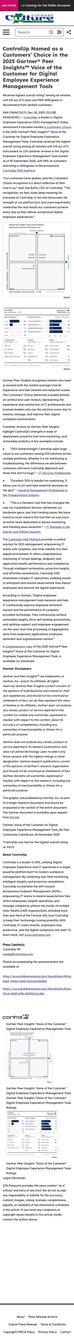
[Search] (51, 32)
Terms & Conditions (53, 1324)
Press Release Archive (42, 1316)
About (21, 1316)
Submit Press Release (23, 1324)
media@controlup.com (18, 954)
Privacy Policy (47, 1332)
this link (14, 817)
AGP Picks (9, 5)
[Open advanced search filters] (59, 32)
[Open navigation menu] (6, 32)
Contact (65, 1332)
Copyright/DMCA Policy (19, 1332)
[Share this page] (68, 32)
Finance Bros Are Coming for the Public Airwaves (35, 5)
